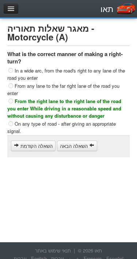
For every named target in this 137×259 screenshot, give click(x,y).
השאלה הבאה (74, 145)
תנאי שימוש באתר (53, 250)
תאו (106, 8)
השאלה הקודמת (36, 145)
